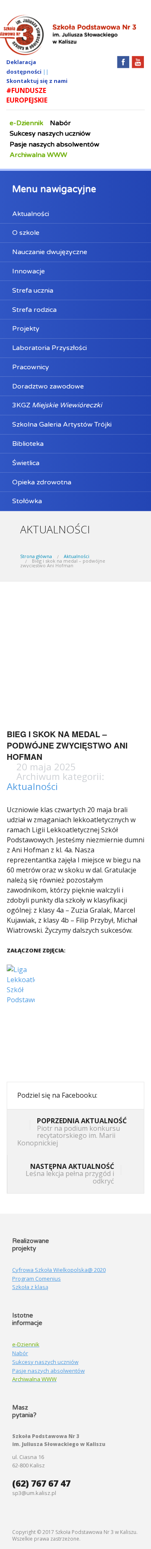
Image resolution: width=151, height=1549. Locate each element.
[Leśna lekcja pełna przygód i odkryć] (127, 1171)
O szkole (25, 233)
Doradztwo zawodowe (48, 386)
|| (46, 71)
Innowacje (28, 271)
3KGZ (57, 405)
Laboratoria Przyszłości (49, 348)
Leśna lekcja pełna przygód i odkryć (70, 1174)
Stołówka (27, 501)
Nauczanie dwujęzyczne (49, 252)
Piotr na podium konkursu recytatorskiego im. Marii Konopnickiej (72, 1132)
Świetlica (25, 463)
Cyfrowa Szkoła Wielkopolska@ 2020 (59, 1270)
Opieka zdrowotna (41, 482)
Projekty (25, 328)
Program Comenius (36, 1278)
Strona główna (36, 556)
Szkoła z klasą (30, 1287)
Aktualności (30, 214)
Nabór (60, 123)
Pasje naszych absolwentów (54, 144)
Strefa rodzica (34, 310)
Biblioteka (28, 444)
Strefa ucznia (32, 290)
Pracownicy (30, 367)
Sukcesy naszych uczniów (50, 133)
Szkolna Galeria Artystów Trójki (62, 424)
